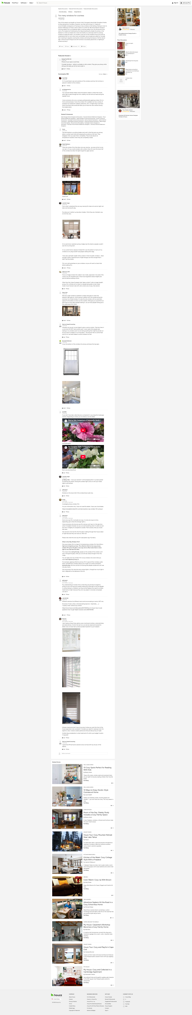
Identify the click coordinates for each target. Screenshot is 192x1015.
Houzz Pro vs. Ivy (91, 1001)
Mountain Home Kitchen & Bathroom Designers (78, 124)
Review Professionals (110, 999)
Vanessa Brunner (89, 952)
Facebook (127, 1001)
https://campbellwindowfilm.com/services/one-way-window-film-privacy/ (82, 509)
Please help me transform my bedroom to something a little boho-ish (132, 71)
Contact (107, 1008)
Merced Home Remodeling (77, 123)
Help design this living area (132, 60)
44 (113, 962)
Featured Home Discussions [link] (75, 8)
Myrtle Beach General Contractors (76, 121)
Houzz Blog (128, 997)
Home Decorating (62, 11)
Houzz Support (108, 1006)
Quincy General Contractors (91, 120)
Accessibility (108, 1003)
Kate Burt (87, 929)
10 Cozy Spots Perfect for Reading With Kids (97, 768)
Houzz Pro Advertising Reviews (94, 1003)
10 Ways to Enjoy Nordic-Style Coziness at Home (96, 791)
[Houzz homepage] (5, 2)
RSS (126, 1006)
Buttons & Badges (91, 1010)
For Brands (89, 1008)
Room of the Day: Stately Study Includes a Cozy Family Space (96, 813)
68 (113, 940)
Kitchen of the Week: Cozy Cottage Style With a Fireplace (98, 858)
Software (23, 3)
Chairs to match (129, 43)
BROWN (86, 877)
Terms (70, 1003)
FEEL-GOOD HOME (88, 764)
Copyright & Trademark (74, 1010)
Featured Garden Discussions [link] (91, 8)
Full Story (86, 780)
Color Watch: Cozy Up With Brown (97, 880)
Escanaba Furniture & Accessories (76, 120)
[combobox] (58, 2)
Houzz (87, 839)
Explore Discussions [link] (63, 8)
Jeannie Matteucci (90, 862)
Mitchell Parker (89, 907)
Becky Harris (88, 772)
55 (113, 873)
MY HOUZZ (86, 966)
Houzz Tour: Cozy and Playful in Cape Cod (98, 948)
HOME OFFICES (87, 809)
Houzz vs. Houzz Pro (92, 999)
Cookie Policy (72, 1006)
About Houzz (72, 997)
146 (113, 918)
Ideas (31, 3)
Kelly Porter (88, 882)
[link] (130, 29)
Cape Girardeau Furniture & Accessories (85, 118)
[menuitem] (15, 3)
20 (113, 985)
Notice (75, 1001)
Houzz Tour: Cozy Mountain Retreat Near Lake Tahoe (98, 836)
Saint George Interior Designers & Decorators (72, 117)
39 (113, 828)
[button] (84, 64)
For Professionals (91, 997)
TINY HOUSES (87, 899)
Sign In (106, 1010)
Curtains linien (129, 78)
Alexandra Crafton (90, 974)
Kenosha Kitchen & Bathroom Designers (92, 117)
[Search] (37, 2)
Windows (70, 11)
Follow (84, 46)
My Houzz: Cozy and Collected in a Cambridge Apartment (98, 971)
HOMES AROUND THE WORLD (91, 922)
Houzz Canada (108, 997)
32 (113, 850)
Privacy (70, 1001)
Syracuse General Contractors (92, 121)
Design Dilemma (77, 11)
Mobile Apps (72, 1008)
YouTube (127, 1004)
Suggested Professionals (111, 1001)
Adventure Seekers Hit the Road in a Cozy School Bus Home (98, 903)
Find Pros (15, 3)
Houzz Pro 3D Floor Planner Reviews (95, 1006)
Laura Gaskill (88, 794)
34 (113, 805)
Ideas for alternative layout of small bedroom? (132, 52)
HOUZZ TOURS (87, 832)
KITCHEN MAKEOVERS (89, 854)
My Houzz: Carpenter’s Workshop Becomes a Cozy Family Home (97, 926)
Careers (71, 999)
